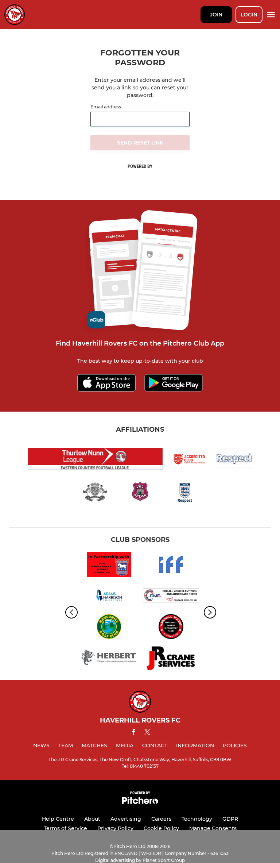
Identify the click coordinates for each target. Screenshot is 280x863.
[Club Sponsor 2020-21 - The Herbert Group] (109, 659)
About (92, 819)
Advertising (125, 819)
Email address (105, 106)
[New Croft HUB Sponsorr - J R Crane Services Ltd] (171, 659)
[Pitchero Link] (140, 802)
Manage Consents (213, 828)
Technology (197, 819)
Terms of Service (65, 828)
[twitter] (147, 733)
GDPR (230, 819)
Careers (161, 819)
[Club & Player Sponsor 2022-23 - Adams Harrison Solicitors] (109, 596)
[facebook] (133, 733)
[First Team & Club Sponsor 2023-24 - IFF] (171, 565)
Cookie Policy (161, 828)
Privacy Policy (115, 828)
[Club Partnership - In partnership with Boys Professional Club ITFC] (109, 565)
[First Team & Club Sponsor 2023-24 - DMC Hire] (171, 596)
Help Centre (58, 819)
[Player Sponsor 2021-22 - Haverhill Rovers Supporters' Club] (171, 628)
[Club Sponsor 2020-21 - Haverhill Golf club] (109, 628)
